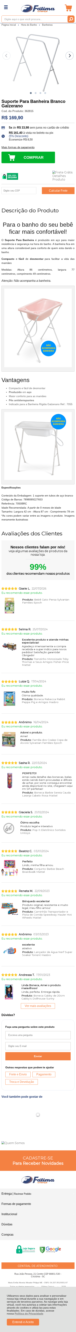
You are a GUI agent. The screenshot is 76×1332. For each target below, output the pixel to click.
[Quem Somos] (38, 1143)
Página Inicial (9, 24)
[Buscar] (71, 19)
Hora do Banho (29, 24)
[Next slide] (69, 56)
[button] (31, 93)
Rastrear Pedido (22, 1193)
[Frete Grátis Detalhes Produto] (63, 176)
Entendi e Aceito (23, 1322)
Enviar (38, 1056)
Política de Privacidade (29, 1313)
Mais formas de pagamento (17, 147)
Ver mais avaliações (38, 1005)
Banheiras (47, 24)
